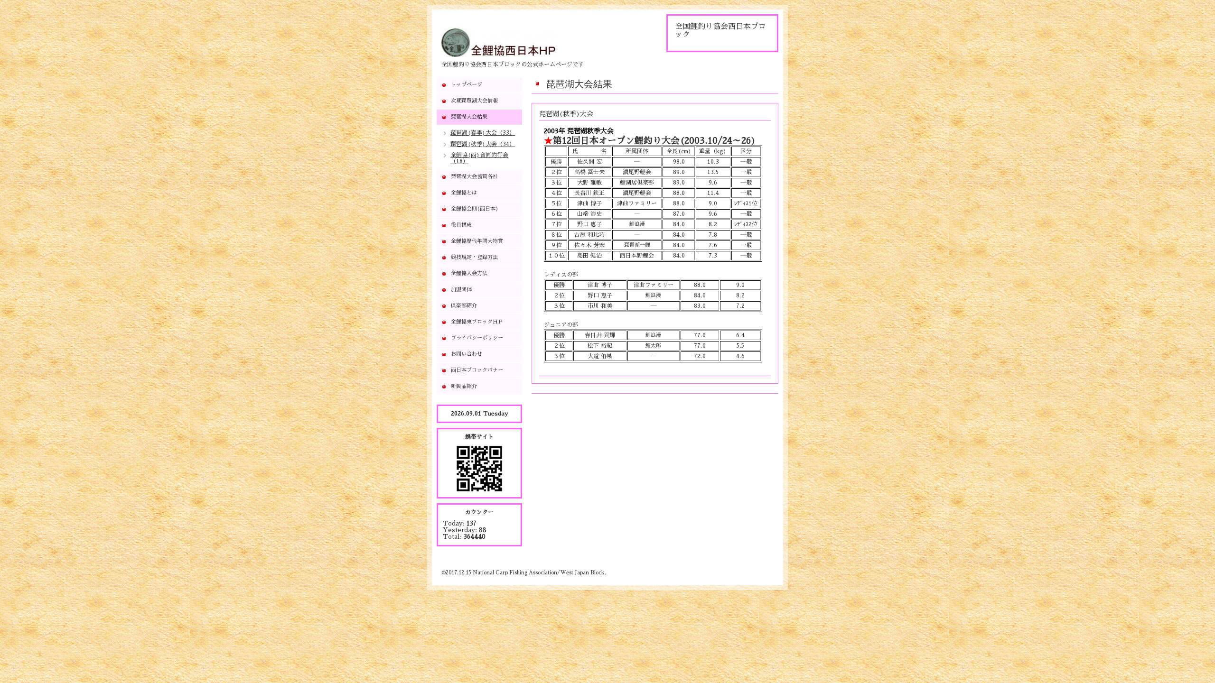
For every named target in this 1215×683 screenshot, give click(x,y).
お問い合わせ (466, 354)
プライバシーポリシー (477, 338)
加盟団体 (461, 289)
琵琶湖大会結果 (469, 117)
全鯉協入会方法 (469, 273)
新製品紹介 (464, 386)
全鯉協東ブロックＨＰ (477, 321)
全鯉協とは (464, 192)
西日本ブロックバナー (477, 370)
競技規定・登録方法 (474, 257)
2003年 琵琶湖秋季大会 (579, 131)
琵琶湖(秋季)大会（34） (482, 144)
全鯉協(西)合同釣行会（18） (479, 158)
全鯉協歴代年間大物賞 (477, 241)
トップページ (466, 84)
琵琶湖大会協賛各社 (474, 176)
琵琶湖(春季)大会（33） (482, 133)
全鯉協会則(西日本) (474, 209)
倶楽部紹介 (464, 305)
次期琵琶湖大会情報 (474, 100)
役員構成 (461, 225)
